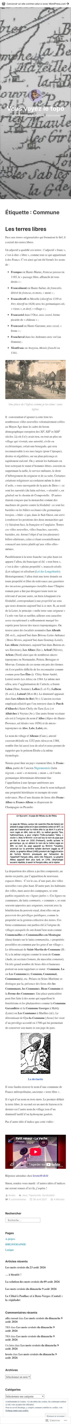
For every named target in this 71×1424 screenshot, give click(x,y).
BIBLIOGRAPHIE (15, 1244)
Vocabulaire (48, 1195)
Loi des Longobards (47, 571)
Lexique (9, 1249)
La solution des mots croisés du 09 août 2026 (32, 1282)
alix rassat (11, 1318)
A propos (10, 1239)
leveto (12, 1195)
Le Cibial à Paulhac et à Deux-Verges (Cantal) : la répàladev (34, 1298)
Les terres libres (25, 229)
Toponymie (35, 1195)
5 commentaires (17, 1199)
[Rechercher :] (22, 1219)
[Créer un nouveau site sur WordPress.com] (35, 3)
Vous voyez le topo (35, 108)
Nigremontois (42, 768)
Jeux (24, 1195)
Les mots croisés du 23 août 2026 (25, 1267)
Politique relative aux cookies (17, 1410)
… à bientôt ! (13, 1274)
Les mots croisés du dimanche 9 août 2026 (31, 1289)
